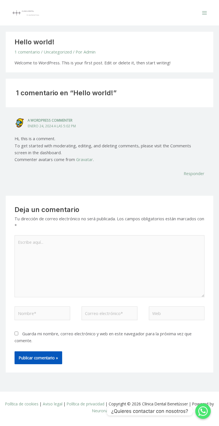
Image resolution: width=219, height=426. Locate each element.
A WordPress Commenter (50, 120)
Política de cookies (21, 404)
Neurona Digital (106, 410)
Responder (194, 173)
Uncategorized (58, 52)
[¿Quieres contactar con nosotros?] (203, 411)
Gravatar (84, 159)
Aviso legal (52, 404)
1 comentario (27, 52)
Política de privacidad (85, 404)
